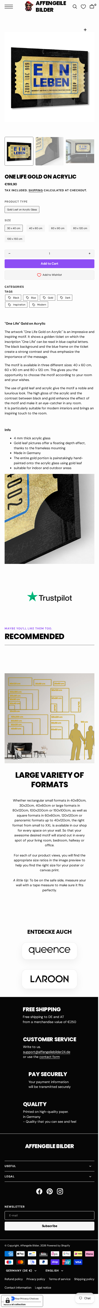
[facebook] (37, 1184)
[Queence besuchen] (48, 944)
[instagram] (58, 1184)
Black (16, 297)
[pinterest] (48, 1184)
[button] (10, 7)
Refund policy (14, 1280)
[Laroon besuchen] (48, 972)
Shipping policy (15, 1289)
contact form (48, 1050)
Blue (33, 297)
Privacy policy (35, 1280)
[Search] (71, 6)
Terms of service (59, 1280)
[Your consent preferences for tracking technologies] (8, 1300)
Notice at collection (15, 1305)
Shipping (36, 190)
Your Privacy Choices (27, 1300)
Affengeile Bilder (29, 1238)
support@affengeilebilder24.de (44, 1045)
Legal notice (67, 1289)
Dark (67, 297)
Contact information (42, 1289)
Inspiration (19, 304)
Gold (50, 297)
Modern (41, 304)
